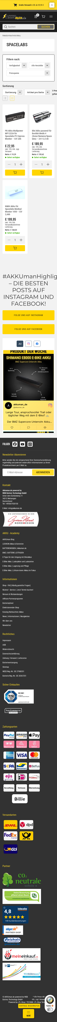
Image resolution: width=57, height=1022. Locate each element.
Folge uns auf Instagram (28, 315)
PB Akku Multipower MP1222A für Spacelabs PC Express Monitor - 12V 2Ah (15, 134)
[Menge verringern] (9, 164)
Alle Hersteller (37, 65)
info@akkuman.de (15, 508)
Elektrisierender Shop (11, 607)
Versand (8, 151)
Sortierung (10, 92)
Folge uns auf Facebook (28, 329)
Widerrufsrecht (8, 649)
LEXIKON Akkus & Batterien (13, 544)
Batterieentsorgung (10, 662)
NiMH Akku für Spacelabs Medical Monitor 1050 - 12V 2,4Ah (13, 210)
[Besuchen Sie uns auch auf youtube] (22, 444)
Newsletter (7, 625)
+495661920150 (12, 504)
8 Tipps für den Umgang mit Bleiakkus (17, 557)
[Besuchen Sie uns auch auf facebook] (14, 444)
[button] (5, 98)
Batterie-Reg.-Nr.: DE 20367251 (14, 676)
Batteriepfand (8, 603)
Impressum (7, 640)
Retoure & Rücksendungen (13, 594)
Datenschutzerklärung (42, 460)
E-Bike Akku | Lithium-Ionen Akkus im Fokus (19, 570)
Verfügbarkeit (14, 65)
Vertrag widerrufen (29, 1006)
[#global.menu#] (51, 16)
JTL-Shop (22, 1002)
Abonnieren (43, 472)
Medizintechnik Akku (12, 36)
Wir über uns (7, 621)
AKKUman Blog (8, 539)
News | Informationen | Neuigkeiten (16, 616)
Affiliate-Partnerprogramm (13, 599)
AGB (4, 645)
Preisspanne (14, 73)
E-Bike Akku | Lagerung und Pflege (16, 566)
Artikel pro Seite (35, 92)
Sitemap (6, 667)
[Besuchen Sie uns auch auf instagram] (30, 444)
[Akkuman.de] (14, 16)
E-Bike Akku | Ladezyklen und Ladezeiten (18, 561)
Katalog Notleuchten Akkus (13, 612)
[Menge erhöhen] (21, 164)
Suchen (45, 26)
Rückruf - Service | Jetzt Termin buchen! (18, 590)
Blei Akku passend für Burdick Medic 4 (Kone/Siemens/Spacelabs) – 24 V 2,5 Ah (42, 134)
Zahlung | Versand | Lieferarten (15, 658)
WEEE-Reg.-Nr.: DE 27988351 (13, 671)
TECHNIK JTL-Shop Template (38, 1002)
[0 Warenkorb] (43, 16)
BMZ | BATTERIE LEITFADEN (13, 553)
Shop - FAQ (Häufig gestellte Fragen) (17, 585)
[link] (28, 68)
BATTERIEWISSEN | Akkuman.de (14, 548)
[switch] (50, 1009)
